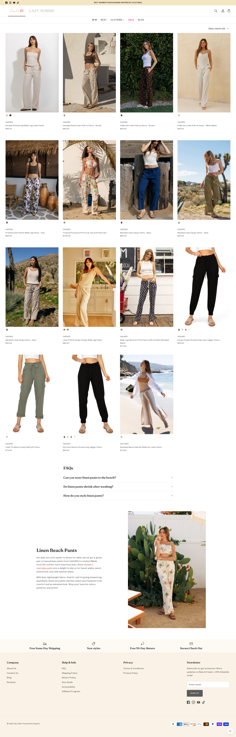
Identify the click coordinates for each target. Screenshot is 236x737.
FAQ (64, 668)
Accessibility (68, 687)
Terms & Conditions (133, 668)
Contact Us (12, 673)
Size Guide (67, 682)
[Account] (222, 10)
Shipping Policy (69, 673)
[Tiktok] (18, 3)
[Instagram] (10, 3)
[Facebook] (6, 3)
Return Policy (69, 677)
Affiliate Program (71, 691)
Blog (9, 677)
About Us (11, 668)
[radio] (6, 115)
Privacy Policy (130, 673)
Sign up (194, 693)
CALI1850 (18, 724)
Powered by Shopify (31, 724)
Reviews (11, 682)
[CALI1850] (16, 12)
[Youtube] (14, 3)
